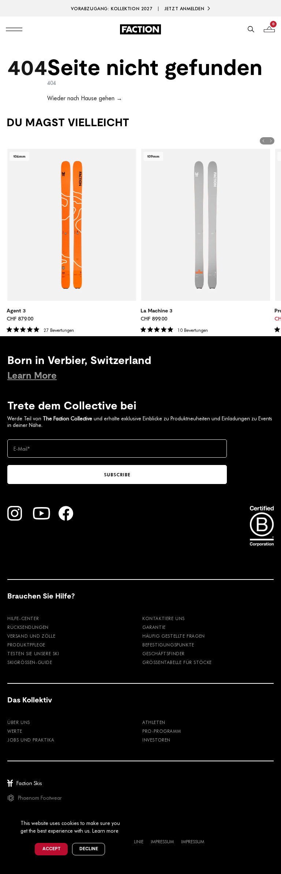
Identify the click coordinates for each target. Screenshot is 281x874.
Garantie (154, 627)
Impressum (162, 841)
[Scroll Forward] (270, 141)
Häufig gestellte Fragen (173, 635)
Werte (14, 731)
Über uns (18, 722)
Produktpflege (26, 644)
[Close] (128, 811)
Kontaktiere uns (163, 618)
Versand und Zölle (31, 635)
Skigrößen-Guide (29, 662)
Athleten (153, 722)
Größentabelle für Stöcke (177, 662)
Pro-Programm (161, 731)
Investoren (156, 739)
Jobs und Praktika (30, 739)
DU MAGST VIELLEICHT (68, 122)
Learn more (105, 830)
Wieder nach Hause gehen (84, 98)
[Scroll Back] (263, 141)
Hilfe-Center (23, 618)
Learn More (32, 375)
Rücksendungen (28, 627)
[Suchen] (251, 29)
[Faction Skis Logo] (140, 29)
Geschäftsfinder (163, 653)
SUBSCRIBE (117, 474)
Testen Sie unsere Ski (33, 653)
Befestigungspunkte (168, 644)
